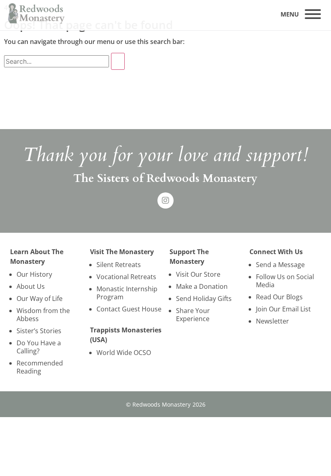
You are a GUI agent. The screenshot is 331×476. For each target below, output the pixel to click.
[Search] (118, 61)
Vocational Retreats (126, 276)
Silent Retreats (118, 264)
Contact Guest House (128, 309)
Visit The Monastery (122, 251)
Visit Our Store (198, 274)
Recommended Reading (40, 367)
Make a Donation (202, 286)
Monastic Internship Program (126, 292)
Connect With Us (276, 251)
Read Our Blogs (279, 296)
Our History (34, 274)
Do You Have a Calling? (39, 346)
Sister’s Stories (39, 330)
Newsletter (272, 321)
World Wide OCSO (123, 352)
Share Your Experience (193, 314)
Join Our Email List (283, 309)
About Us (31, 286)
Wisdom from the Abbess (43, 314)
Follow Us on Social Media (285, 280)
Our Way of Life (40, 298)
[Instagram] (165, 200)
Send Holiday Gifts (204, 298)
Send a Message (280, 264)
